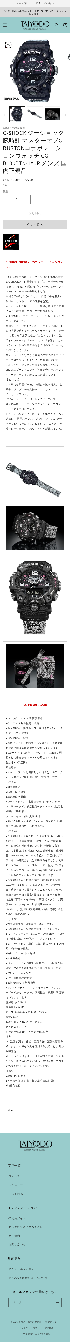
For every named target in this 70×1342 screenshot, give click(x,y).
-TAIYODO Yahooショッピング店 (28, 1277)
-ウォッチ (14, 1176)
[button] (5, 25)
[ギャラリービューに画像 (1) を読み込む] (17, 114)
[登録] (57, 1302)
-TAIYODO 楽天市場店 (21, 1269)
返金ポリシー (52, 1321)
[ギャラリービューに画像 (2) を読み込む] (35, 114)
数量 (5, 191)
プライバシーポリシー (30, 1327)
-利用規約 (14, 1235)
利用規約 (50, 1327)
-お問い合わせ (17, 1244)
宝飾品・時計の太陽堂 (30, 1321)
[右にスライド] (65, 115)
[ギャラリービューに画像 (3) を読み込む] (52, 114)
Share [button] (11, 1110)
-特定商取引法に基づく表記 (25, 1227)
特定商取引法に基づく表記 (36, 1333)
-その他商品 (15, 1193)
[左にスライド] (4, 115)
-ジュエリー (15, 1185)
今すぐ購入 (35, 224)
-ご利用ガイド (17, 1218)
